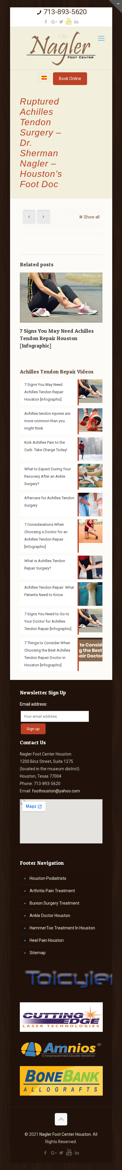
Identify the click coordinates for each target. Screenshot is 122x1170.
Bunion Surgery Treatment (54, 903)
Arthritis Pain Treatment (52, 890)
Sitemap (38, 952)
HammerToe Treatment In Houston (62, 928)
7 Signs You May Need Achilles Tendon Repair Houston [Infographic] (57, 338)
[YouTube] (69, 21)
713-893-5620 (65, 12)
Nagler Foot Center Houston (65, 1134)
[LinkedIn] (76, 22)
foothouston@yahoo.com (56, 791)
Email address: (33, 704)
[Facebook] (46, 22)
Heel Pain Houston (47, 940)
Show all (91, 217)
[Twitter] (61, 22)
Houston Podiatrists (48, 878)
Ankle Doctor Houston (50, 915)
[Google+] (53, 22)
